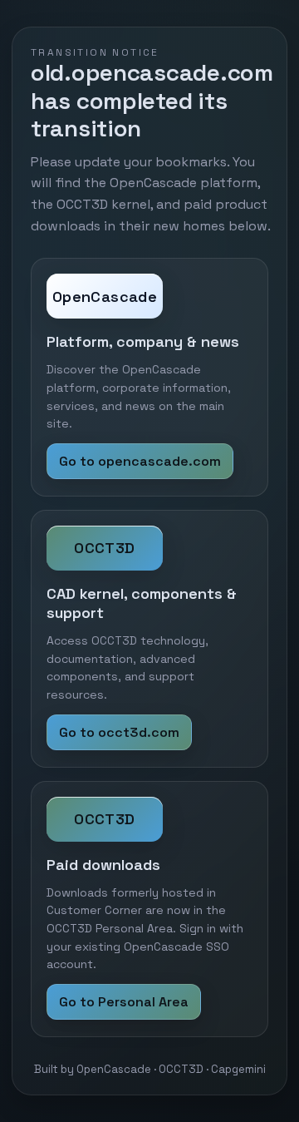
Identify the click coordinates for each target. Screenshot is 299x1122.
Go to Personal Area (124, 1002)
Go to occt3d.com (119, 732)
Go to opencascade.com (140, 461)
